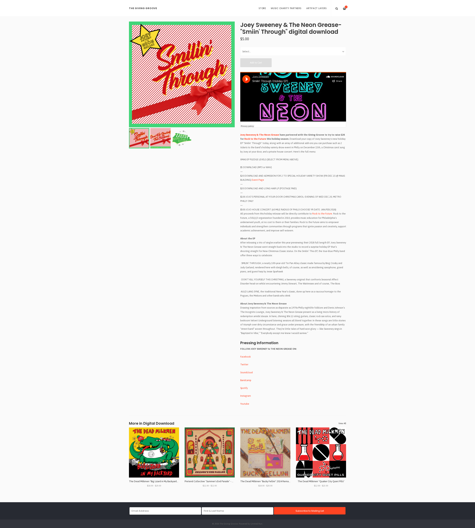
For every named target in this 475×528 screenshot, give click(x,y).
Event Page (258, 179)
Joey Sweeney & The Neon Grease (260, 134)
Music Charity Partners (286, 8)
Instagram (245, 395)
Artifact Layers (316, 8)
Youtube (244, 403)
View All (342, 423)
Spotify (244, 388)
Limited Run (256, 523)
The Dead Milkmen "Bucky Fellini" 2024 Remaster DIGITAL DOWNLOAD (278, 481)
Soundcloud (246, 372)
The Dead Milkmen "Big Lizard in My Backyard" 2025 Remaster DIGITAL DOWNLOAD (173, 481)
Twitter (244, 364)
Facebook (245, 356)
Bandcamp (245, 380)
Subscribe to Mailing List (310, 511)
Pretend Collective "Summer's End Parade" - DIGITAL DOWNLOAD (219, 481)
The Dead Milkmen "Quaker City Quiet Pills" (321, 481)
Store (262, 8)
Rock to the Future (255, 138)
